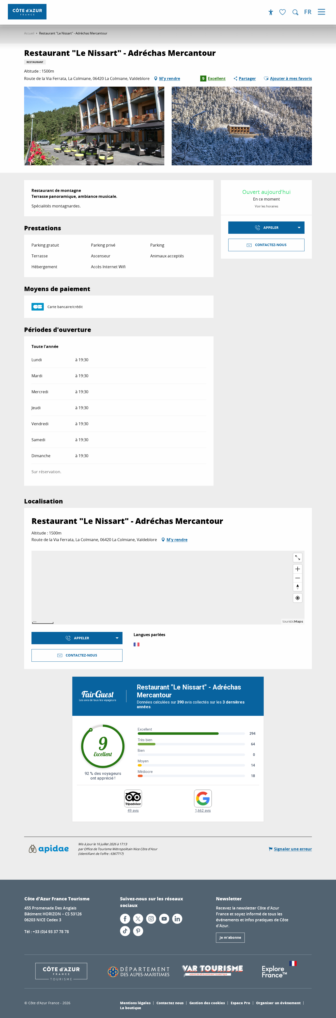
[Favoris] (283, 12)
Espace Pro (240, 1002)
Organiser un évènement (278, 1002)
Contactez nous (169, 1002)
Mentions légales (135, 1002)
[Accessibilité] (270, 12)
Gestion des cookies (207, 1002)
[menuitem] (27, 11)
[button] (295, 12)
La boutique (130, 1007)
